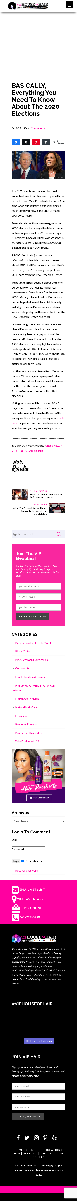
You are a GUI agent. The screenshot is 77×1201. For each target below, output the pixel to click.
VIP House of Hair (28, 8)
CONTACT (40, 1157)
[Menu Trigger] (69, 4)
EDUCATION (52, 1150)
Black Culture (23, 651)
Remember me (33, 861)
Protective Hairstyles (28, 732)
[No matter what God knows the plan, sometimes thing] (20, 1019)
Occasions (21, 716)
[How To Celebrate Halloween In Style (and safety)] (20, 499)
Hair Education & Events (30, 677)
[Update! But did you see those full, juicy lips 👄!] (38, 1019)
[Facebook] (18, 1138)
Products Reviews (26, 724)
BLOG (60, 1153)
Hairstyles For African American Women (34, 688)
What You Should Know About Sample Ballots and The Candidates (30, 511)
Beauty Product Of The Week (33, 643)
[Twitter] (27, 1138)
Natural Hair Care (26, 707)
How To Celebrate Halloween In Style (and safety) (46, 496)
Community (38, 128)
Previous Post (39, 491)
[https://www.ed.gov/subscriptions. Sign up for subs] (57, 1019)
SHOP (16, 1153)
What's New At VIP (27, 741)
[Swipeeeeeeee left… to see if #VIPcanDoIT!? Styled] (38, 1030)
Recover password (26, 870)
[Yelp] (54, 1138)
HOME (19, 1150)
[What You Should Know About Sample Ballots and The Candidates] (57, 512)
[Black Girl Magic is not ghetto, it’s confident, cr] (57, 1030)
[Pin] (36, 142)
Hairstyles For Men (27, 698)
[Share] (16, 142)
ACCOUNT (30, 1153)
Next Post (40, 504)
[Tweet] (26, 142)
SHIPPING (47, 1153)
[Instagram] (36, 1138)
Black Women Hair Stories (31, 659)
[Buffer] (46, 142)
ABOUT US (33, 1150)
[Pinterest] (45, 1138)
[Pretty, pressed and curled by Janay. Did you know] (20, 1030)
